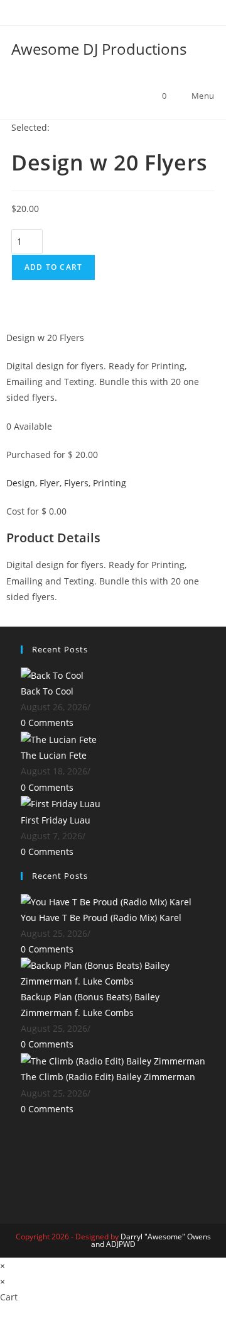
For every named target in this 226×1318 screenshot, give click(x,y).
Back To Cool (47, 691)
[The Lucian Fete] (59, 738)
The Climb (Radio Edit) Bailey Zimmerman (108, 1077)
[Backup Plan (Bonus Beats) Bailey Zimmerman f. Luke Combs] (113, 972)
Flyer (50, 483)
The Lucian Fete (54, 755)
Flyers (76, 483)
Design (20, 483)
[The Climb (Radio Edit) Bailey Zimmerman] (113, 1060)
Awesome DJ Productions (98, 48)
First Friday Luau (55, 820)
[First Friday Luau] (60, 803)
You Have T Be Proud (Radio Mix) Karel (101, 918)
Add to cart (53, 267)
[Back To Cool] (52, 674)
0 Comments (47, 723)
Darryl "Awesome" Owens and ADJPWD (151, 1240)
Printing (109, 483)
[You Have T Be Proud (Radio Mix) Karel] (106, 901)
